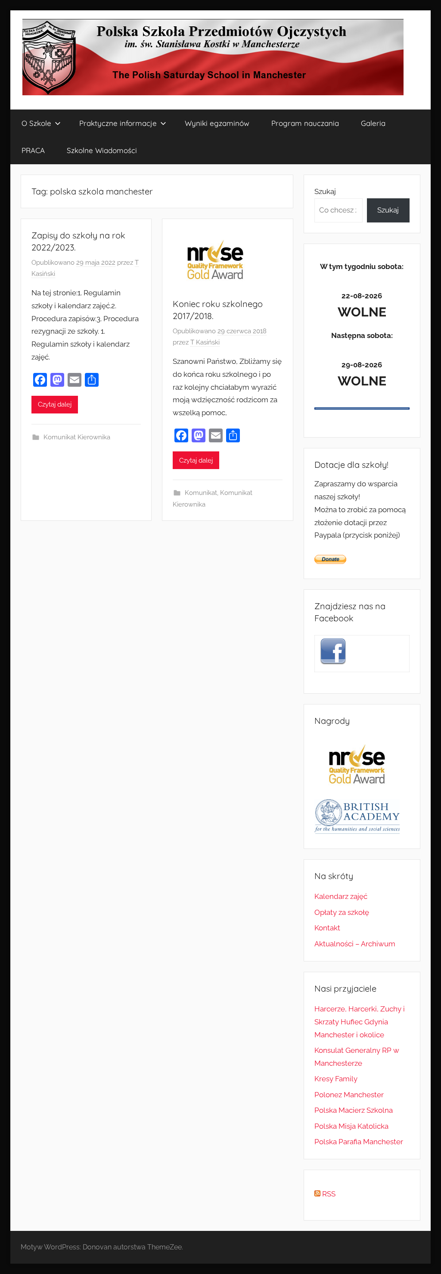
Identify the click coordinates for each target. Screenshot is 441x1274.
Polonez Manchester (349, 1094)
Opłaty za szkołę (341, 912)
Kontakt (327, 927)
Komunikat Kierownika (76, 437)
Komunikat (201, 493)
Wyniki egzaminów (217, 123)
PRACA (33, 150)
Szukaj (325, 191)
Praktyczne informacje (118, 123)
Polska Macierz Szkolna (353, 1110)
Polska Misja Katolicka (351, 1126)
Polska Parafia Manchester (358, 1141)
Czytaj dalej (54, 404)
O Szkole (36, 123)
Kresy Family (335, 1078)
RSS (327, 1193)
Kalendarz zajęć (340, 896)
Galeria (373, 123)
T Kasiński (205, 342)
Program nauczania (305, 123)
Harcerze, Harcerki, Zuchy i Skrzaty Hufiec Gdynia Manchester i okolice (359, 1022)
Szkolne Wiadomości (102, 150)
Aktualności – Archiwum (354, 943)
